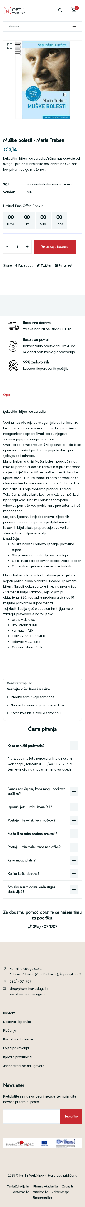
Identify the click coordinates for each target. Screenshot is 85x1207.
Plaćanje (9, 1030)
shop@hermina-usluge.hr (52, 769)
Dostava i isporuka (17, 1022)
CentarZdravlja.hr (18, 1186)
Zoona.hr (68, 1186)
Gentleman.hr (20, 1192)
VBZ (29, 192)
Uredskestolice (42, 1197)
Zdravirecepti (60, 1192)
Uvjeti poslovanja (16, 1048)
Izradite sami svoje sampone (32, 697)
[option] (42, 80)
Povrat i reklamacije (18, 1039)
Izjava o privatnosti (17, 1057)
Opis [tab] (6, 395)
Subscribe (71, 1116)
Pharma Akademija (45, 1186)
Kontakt (9, 1013)
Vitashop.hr (40, 1192)
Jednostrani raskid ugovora (23, 1066)
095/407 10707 (53, 764)
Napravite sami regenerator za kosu (38, 705)
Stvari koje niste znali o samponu (36, 713)
